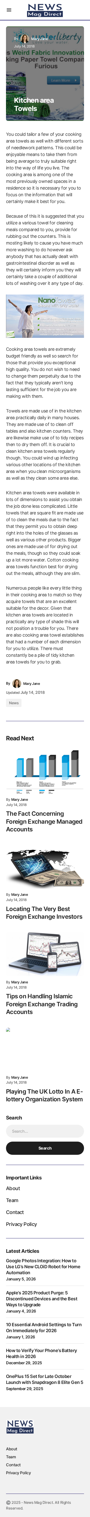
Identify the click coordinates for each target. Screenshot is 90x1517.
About (13, 1188)
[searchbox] (45, 1131)
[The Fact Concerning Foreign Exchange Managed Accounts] (45, 772)
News (13, 703)
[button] (9, 10)
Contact (15, 1212)
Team (12, 1200)
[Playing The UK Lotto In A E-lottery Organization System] (45, 1049)
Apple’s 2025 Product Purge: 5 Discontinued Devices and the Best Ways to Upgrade (41, 1298)
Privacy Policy (21, 1224)
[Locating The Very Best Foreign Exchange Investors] (45, 867)
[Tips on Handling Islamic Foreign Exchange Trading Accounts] (45, 954)
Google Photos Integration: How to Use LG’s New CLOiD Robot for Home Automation (43, 1266)
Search (45, 1148)
